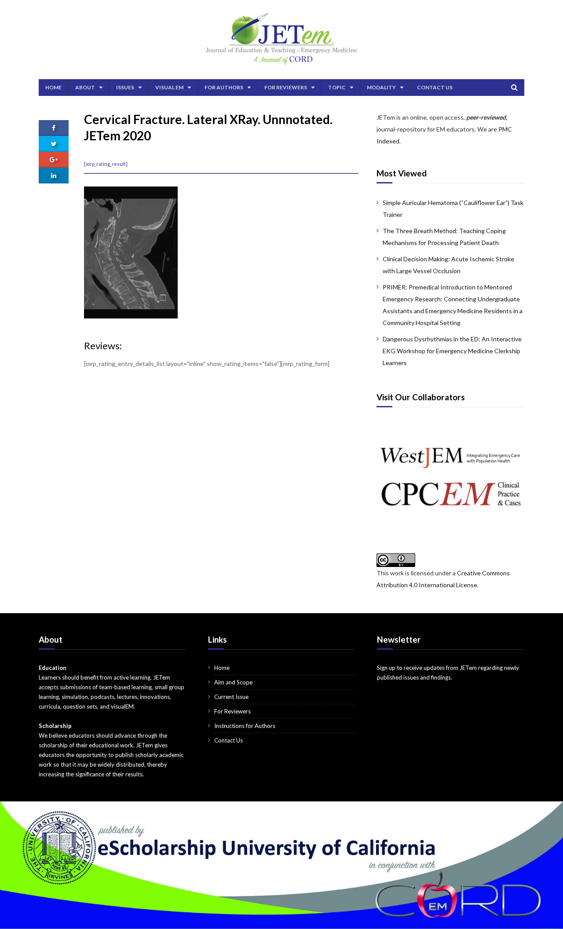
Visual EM (169, 87)
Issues (125, 87)
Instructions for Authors (244, 725)
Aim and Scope (233, 682)
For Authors (224, 87)
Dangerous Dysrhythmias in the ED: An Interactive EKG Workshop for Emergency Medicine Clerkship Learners (452, 350)
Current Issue (231, 696)
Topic (337, 87)
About (85, 87)
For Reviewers (285, 87)
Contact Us (435, 87)
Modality (381, 87)
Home (53, 87)
